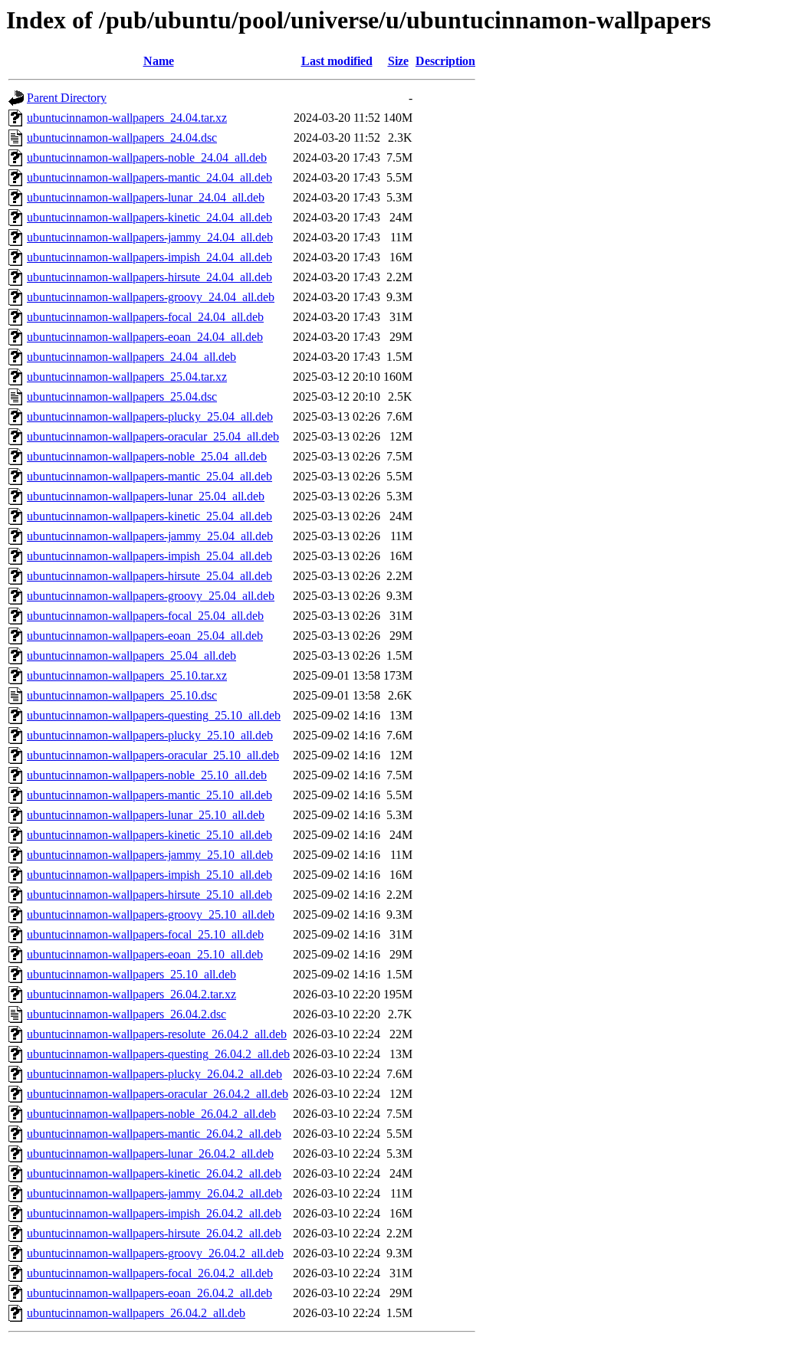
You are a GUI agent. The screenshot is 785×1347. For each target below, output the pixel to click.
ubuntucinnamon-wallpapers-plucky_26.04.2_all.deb (154, 1073)
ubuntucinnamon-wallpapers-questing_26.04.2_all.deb (158, 1053)
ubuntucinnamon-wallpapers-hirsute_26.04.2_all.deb (154, 1233)
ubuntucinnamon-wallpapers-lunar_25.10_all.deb (145, 814)
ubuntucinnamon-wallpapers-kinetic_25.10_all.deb (149, 834)
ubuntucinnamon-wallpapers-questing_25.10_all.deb (154, 715)
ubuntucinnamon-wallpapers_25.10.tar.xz (127, 675)
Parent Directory (67, 97)
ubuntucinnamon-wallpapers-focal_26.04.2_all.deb (150, 1273)
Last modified (337, 60)
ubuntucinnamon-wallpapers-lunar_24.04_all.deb (145, 197)
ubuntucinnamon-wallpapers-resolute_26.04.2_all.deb (157, 1034)
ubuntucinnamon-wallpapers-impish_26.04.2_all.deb (154, 1213)
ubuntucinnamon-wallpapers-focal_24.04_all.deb (145, 316)
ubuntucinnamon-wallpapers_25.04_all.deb (131, 655)
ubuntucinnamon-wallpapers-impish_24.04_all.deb (149, 257)
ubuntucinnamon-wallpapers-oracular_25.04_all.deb (153, 436)
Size (398, 60)
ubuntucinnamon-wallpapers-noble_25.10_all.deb (147, 775)
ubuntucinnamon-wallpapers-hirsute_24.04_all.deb (149, 276)
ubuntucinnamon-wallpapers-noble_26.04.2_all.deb (151, 1113)
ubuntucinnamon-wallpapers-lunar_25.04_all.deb (145, 496)
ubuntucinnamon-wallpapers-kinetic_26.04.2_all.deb (154, 1173)
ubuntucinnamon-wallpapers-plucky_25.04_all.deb (150, 416)
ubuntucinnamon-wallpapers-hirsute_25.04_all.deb (149, 575)
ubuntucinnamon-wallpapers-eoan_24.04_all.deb (145, 336)
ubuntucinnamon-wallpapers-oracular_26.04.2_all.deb (157, 1093)
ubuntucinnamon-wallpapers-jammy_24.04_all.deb (150, 237)
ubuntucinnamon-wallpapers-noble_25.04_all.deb (147, 456)
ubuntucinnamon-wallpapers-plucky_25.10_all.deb (150, 735)
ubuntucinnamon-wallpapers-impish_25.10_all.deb (149, 874)
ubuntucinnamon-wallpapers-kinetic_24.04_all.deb (149, 217)
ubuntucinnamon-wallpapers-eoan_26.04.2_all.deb (149, 1292)
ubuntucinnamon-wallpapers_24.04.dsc (122, 137)
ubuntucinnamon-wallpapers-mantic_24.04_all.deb (149, 177)
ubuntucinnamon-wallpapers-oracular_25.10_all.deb (153, 755)
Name (158, 60)
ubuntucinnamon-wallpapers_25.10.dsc (122, 695)
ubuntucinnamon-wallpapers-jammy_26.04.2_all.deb (154, 1193)
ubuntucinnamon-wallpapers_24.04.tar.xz (127, 117)
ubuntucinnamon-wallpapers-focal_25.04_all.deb (145, 615)
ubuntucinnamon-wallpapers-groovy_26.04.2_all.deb (155, 1253)
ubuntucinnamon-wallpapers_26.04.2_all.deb (136, 1312)
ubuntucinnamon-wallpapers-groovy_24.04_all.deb (150, 296)
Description (445, 60)
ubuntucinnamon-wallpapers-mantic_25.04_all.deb (149, 476)
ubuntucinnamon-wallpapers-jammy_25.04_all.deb (150, 535)
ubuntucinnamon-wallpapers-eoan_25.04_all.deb (145, 635)
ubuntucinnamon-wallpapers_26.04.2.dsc (126, 1014)
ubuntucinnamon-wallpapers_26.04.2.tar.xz (131, 994)
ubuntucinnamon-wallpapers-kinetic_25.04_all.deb (149, 516)
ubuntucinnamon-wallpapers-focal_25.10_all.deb (145, 934)
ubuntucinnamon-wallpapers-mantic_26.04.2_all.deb (154, 1133)
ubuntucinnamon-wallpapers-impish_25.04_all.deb (149, 555)
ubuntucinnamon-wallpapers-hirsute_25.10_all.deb (149, 894)
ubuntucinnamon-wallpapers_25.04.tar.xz (127, 376)
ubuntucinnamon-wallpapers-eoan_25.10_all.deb (145, 954)
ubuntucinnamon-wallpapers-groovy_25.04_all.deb (150, 595)
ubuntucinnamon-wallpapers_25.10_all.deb (131, 974)
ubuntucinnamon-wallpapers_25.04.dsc (122, 396)
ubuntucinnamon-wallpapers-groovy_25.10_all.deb (150, 914)
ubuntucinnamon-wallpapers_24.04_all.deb (131, 356)
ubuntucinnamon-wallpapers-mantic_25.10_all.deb (149, 794)
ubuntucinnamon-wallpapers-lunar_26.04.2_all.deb (150, 1153)
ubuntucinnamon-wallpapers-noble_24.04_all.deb (147, 157)
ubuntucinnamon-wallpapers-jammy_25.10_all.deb (150, 854)
